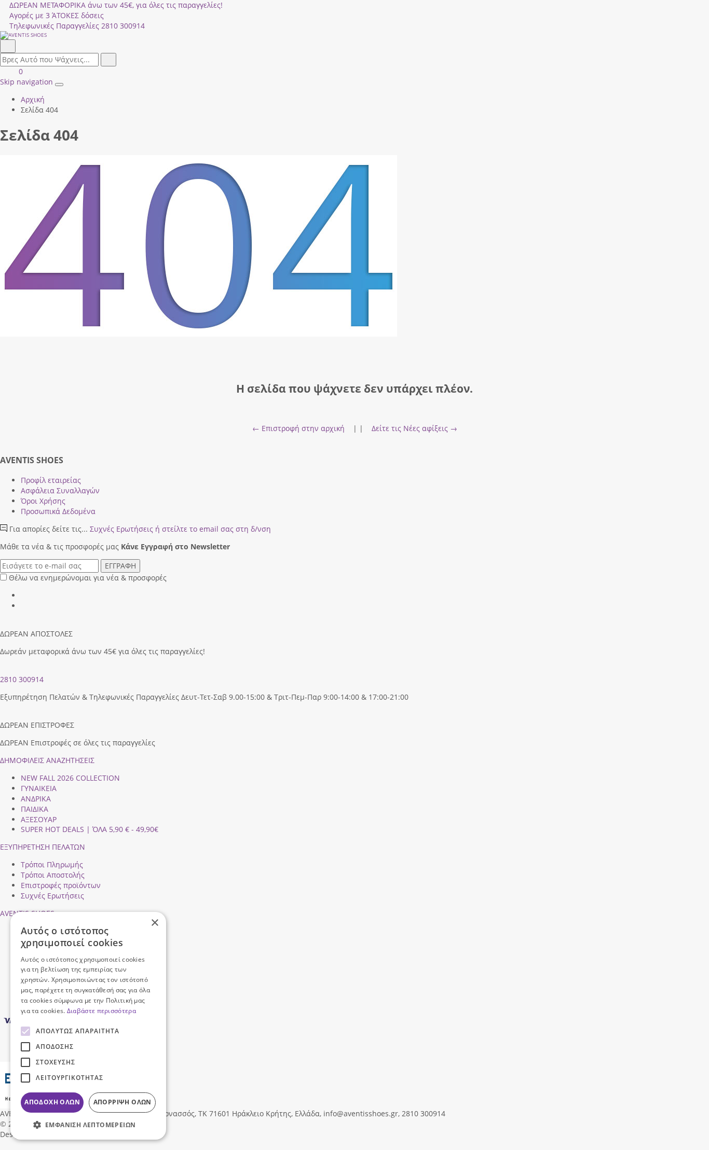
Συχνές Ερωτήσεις (180, 529)
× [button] (154, 923)
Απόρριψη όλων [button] (122, 1102)
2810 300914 (22, 679)
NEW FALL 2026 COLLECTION (70, 778)
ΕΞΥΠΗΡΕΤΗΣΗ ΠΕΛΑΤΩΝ (42, 847)
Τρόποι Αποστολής (53, 875)
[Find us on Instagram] (24, 606)
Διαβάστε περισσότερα (101, 1010)
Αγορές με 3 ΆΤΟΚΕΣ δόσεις (56, 15)
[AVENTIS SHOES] (354, 35)
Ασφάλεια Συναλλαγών (60, 490)
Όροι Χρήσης (43, 501)
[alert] (88, 1026)
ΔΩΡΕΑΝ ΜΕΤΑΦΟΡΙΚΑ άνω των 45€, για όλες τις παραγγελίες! (116, 5)
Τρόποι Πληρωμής (52, 864)
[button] (3, 1144)
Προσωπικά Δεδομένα (58, 511)
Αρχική (33, 99)
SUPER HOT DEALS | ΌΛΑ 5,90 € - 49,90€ (89, 829)
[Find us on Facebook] (24, 595)
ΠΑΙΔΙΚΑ (34, 809)
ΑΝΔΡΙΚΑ (36, 798)
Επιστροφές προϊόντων (61, 885)
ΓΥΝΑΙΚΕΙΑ (39, 788)
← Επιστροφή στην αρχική (298, 428)
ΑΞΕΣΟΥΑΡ (39, 819)
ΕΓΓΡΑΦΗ (120, 566)
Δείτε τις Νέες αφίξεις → (414, 428)
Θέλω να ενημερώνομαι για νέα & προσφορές (88, 578)
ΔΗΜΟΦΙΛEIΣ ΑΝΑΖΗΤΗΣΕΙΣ (47, 760)
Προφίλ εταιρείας (51, 480)
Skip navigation (26, 82)
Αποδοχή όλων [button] (52, 1102)
